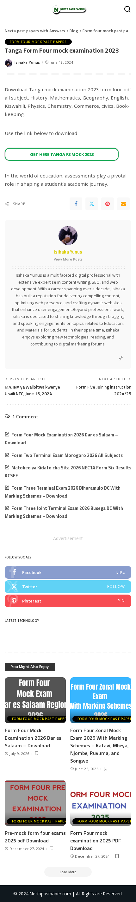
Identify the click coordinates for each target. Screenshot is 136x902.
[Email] (123, 203)
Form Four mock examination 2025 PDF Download (95, 840)
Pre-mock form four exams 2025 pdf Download (35, 836)
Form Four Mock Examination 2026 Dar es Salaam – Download (33, 737)
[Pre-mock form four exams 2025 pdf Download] (35, 803)
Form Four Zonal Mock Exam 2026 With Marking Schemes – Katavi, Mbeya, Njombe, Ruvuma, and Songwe (99, 745)
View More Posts (68, 259)
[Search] (127, 9)
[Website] (121, 358)
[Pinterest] (107, 203)
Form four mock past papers (38, 42)
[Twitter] (91, 203)
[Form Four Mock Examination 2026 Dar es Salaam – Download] (35, 700)
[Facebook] (76, 203)
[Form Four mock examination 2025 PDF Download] (100, 803)
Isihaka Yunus (27, 62)
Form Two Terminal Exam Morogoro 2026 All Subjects (67, 455)
